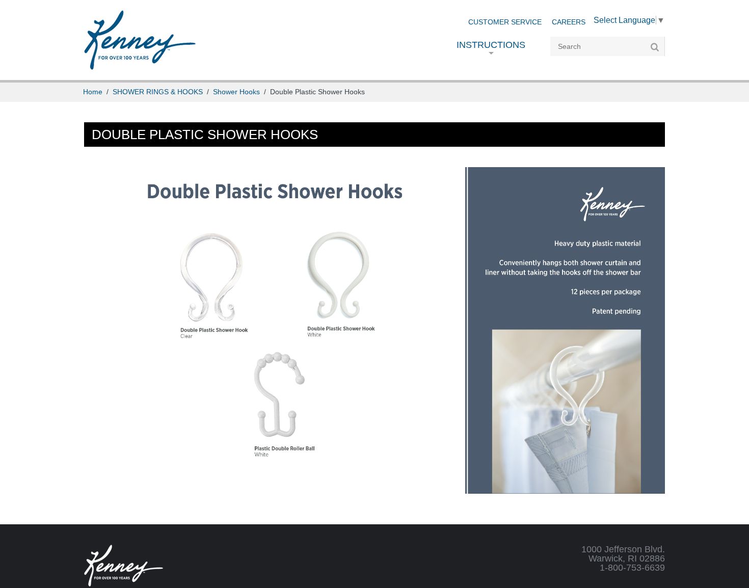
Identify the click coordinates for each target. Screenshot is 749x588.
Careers (568, 22)
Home (92, 92)
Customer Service (505, 22)
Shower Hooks (236, 92)
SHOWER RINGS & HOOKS (158, 92)
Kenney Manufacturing (140, 40)
